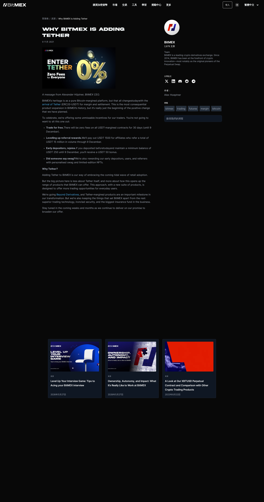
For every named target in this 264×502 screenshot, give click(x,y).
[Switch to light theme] (237, 5)
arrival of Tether (51, 104)
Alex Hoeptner (172, 94)
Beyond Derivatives (68, 194)
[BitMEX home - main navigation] (14, 5)
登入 (227, 5)
